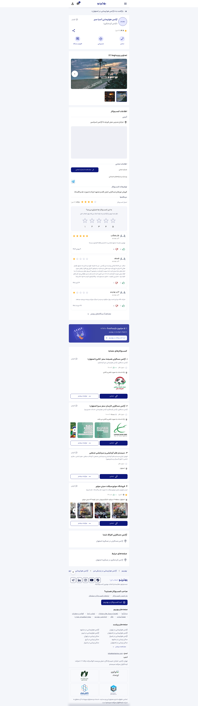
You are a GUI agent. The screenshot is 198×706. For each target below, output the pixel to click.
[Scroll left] (75, 430)
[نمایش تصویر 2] (110, 96)
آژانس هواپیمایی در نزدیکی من (105, 571)
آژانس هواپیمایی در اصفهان (77, 571)
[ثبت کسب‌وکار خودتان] (78, 3)
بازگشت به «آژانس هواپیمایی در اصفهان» (108, 11)
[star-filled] (82, 202)
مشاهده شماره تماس (83, 169)
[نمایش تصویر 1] (122, 96)
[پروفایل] (72, 3)
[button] (99, 378)
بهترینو (124, 571)
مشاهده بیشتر (120, 646)
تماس (112, 396)
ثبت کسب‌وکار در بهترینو (117, 338)
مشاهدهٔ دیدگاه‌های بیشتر (101, 314)
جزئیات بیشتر (82, 396)
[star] (95, 202)
